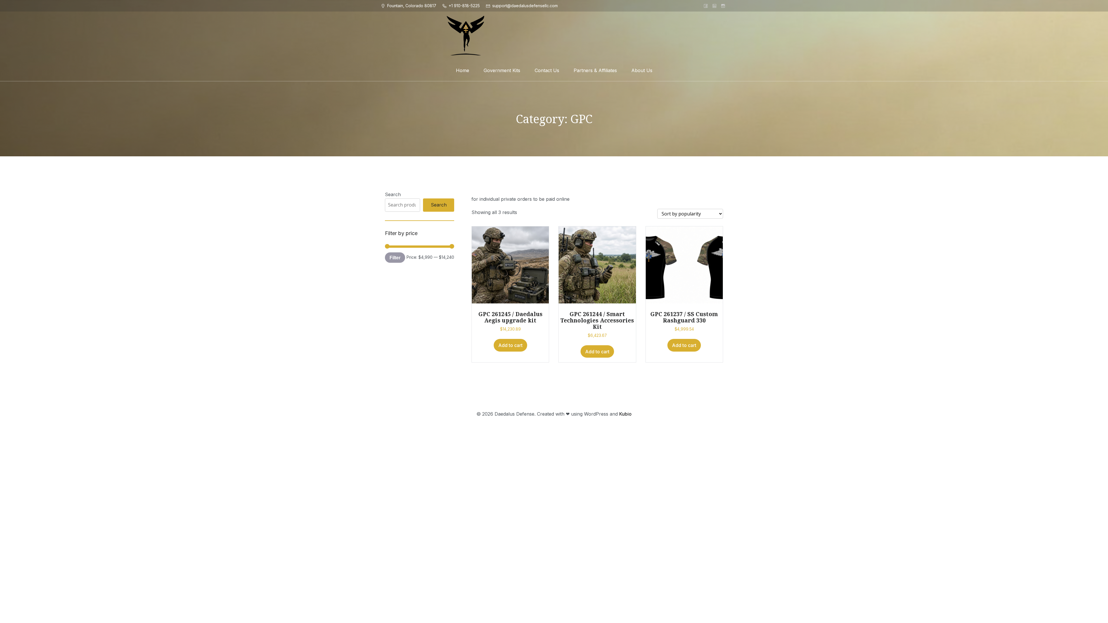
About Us (641, 70)
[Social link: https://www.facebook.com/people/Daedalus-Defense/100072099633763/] (705, 5)
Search (393, 194)
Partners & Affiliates (595, 70)
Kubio (625, 414)
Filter (395, 257)
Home (462, 70)
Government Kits (502, 70)
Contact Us (547, 70)
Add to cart (510, 345)
